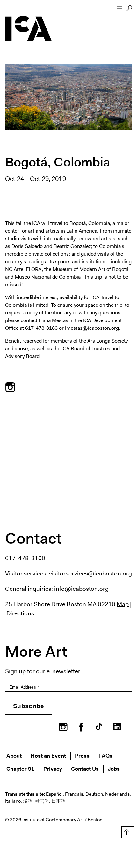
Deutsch (94, 794)
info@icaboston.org (81, 588)
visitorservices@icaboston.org (90, 573)
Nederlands (117, 794)
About (14, 755)
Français (74, 794)
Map (123, 604)
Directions (20, 613)
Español (54, 794)
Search (129, 10)
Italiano (13, 801)
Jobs (114, 768)
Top (127, 831)
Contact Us (85, 768)
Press (82, 755)
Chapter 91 (20, 768)
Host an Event (48, 755)
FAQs (105, 755)
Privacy (52, 768)
